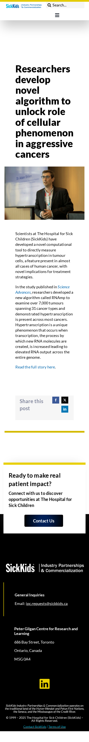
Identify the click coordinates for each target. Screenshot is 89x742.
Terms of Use (57, 726)
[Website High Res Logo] (24, 4)
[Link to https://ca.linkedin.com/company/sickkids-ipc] (44, 684)
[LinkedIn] (64, 409)
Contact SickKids (34, 726)
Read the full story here (35, 367)
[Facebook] (55, 400)
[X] (64, 400)
